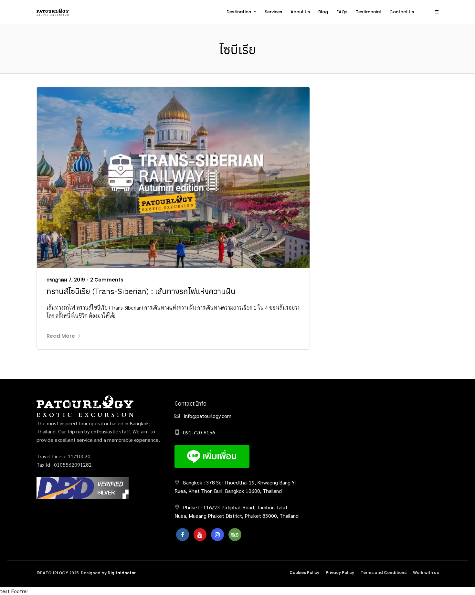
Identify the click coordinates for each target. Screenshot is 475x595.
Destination (239, 12)
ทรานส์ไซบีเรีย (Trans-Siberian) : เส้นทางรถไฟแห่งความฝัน (141, 290)
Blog (323, 12)
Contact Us (401, 12)
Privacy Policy (340, 572)
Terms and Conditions (383, 572)
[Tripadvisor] (234, 534)
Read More (61, 336)
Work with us (426, 572)
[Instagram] (217, 534)
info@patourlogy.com (207, 415)
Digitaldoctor (122, 573)
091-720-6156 (199, 432)
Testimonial (368, 12)
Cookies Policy (304, 572)
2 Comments (106, 279)
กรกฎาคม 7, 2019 (66, 279)
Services (273, 12)
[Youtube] (200, 534)
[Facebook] (182, 534)
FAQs (341, 12)
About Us (300, 12)
